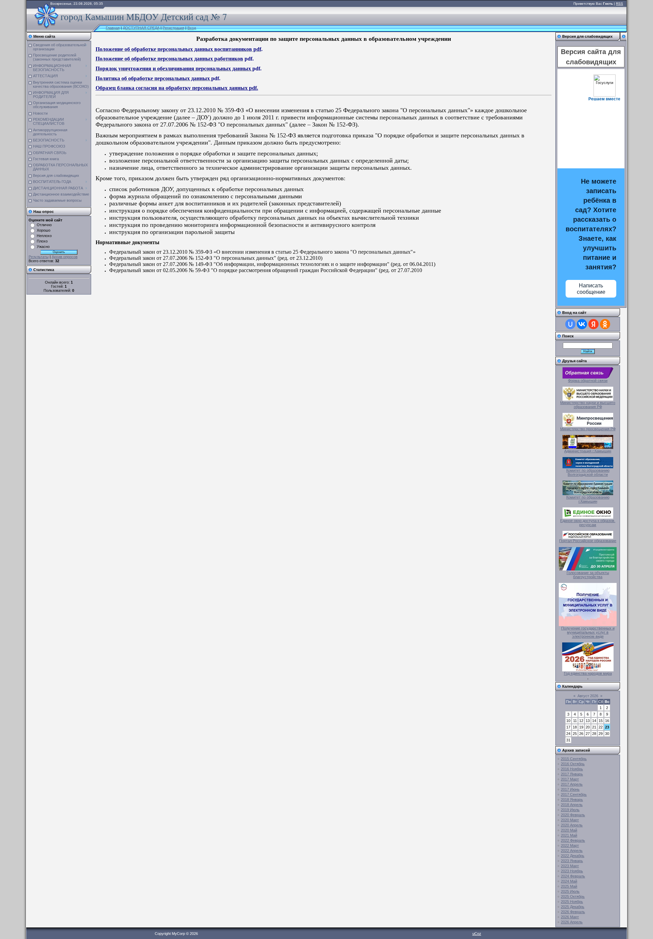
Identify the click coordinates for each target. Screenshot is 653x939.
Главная (113, 28)
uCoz (476, 934)
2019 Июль (570, 810)
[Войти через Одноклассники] (605, 324)
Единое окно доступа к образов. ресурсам (587, 523)
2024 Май (569, 881)
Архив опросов (65, 257)
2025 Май (569, 886)
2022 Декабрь (572, 856)
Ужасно (43, 247)
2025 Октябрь (573, 896)
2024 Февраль (573, 876)
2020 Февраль (573, 815)
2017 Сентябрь (574, 794)
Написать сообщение (591, 289)
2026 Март (570, 917)
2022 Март (570, 845)
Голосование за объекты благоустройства (588, 575)
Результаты (39, 257)
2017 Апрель (572, 784)
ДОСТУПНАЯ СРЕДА (141, 28)
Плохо (42, 241)
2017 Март (570, 779)
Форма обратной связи (587, 381)
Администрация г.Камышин (587, 451)
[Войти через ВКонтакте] (582, 324)
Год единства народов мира (588, 673)
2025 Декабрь (572, 907)
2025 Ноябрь (572, 902)
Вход (191, 28)
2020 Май (569, 830)
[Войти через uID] (570, 324)
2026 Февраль (573, 912)
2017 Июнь (570, 789)
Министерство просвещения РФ (588, 429)
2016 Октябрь (573, 764)
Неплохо (44, 236)
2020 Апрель (572, 825)
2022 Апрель (572, 851)
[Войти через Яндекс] (593, 324)
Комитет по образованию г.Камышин (587, 499)
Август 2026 (587, 696)
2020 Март (570, 820)
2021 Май (569, 835)
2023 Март (570, 866)
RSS (619, 3)
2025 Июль (570, 891)
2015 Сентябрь (574, 759)
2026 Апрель (572, 922)
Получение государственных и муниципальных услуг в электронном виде (588, 632)
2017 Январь (572, 774)
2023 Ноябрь (572, 871)
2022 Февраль (573, 840)
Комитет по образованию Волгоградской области (587, 472)
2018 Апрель (572, 805)
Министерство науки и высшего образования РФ (587, 405)
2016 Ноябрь (572, 769)
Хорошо (43, 230)
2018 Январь (572, 800)
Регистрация (173, 28)
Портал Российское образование (587, 541)
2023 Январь (572, 861)
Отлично (44, 225)
